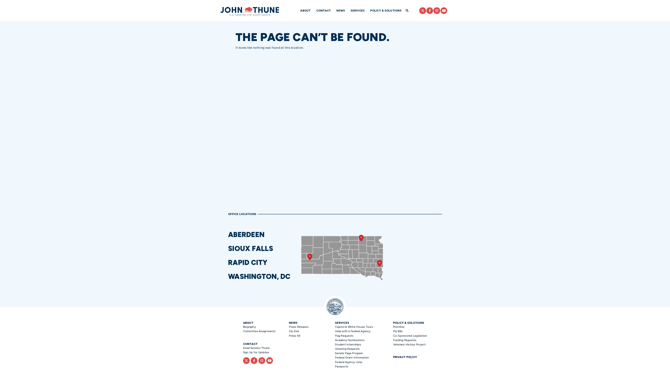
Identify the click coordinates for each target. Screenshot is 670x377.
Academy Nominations (349, 340)
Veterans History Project (409, 344)
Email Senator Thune (256, 348)
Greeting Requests (347, 348)
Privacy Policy (405, 357)
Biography (249, 326)
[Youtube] (444, 10)
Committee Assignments (259, 331)
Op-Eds (294, 331)
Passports (341, 366)
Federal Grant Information (352, 357)
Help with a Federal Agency (353, 331)
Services (358, 10)
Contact (323, 10)
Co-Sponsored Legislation (410, 335)
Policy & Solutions (385, 10)
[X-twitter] (422, 10)
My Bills (398, 331)
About (305, 10)
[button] (263, 234)
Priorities (399, 326)
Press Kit (294, 335)
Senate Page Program (349, 353)
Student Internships (348, 344)
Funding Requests (404, 340)
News (340, 10)
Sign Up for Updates (256, 352)
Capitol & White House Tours (354, 326)
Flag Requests (344, 335)
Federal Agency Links (348, 362)
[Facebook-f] (429, 10)
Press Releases (298, 326)
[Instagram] (436, 10)
